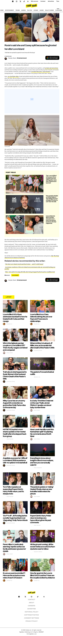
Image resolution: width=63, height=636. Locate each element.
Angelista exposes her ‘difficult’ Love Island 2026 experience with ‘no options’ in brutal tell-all (15, 460)
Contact (43, 1)
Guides (42, 10)
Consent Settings (31, 618)
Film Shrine (58, 10)
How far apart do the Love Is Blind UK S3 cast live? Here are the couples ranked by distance (42, 575)
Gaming (23, 10)
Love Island (15, 275)
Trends (18, 10)
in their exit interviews (51, 68)
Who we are (34, 1)
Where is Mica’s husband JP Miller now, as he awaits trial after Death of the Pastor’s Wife (42, 345)
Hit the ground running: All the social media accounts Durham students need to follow (42, 546)
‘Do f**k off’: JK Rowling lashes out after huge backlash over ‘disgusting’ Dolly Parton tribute (15, 518)
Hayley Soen (12, 58)
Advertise (51, 1)
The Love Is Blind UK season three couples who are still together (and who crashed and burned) (51, 179)
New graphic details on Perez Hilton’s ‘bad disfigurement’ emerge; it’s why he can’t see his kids (52, 198)
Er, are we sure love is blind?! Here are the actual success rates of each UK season (14, 575)
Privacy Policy (32, 621)
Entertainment (9, 10)
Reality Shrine (49, 10)
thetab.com (28, 630)
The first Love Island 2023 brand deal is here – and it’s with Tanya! (24, 264)
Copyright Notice (31, 615)
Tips (57, 1)
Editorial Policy (31, 612)
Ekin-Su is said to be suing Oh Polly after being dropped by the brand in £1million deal (30, 272)
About (31, 602)
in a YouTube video (13, 76)
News (2, 10)
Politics (29, 10)
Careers (31, 605)
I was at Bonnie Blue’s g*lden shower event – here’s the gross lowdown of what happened (51, 219)
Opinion (36, 10)
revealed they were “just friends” (40, 71)
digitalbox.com (33, 634)
